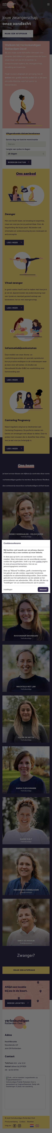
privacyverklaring (16, 564)
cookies (39, 562)
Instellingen (8, 589)
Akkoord (43, 589)
